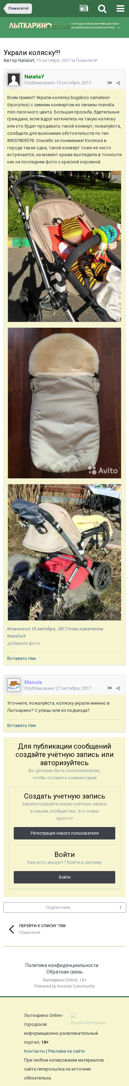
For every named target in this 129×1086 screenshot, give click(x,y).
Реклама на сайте (66, 1051)
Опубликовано (57, 82)
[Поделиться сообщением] (118, 83)
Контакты (34, 1051)
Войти (65, 877)
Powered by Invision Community (64, 986)
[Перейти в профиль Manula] (14, 685)
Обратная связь (64, 972)
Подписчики (58, 907)
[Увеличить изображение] (64, 552)
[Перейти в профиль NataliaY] (14, 79)
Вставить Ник (21, 658)
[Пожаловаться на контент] (109, 83)
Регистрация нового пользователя (65, 833)
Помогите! (86, 60)
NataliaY (26, 60)
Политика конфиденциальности (61, 965)
